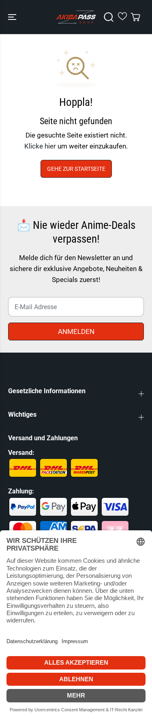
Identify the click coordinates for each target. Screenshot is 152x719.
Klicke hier (40, 146)
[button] (13, 17)
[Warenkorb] (135, 17)
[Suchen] (108, 17)
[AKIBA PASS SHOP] (76, 17)
